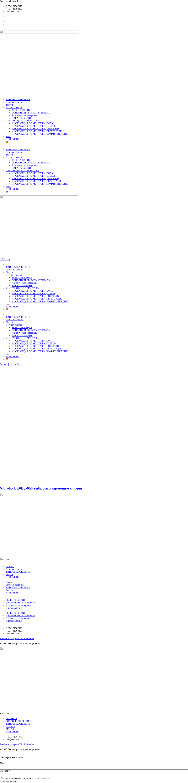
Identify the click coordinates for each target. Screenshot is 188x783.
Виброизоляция (14, 608)
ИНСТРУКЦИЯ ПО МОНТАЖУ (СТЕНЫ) (34, 126)
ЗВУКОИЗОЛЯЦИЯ (22, 110)
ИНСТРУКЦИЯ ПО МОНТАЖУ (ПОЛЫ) (33, 123)
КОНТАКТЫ (12, 139)
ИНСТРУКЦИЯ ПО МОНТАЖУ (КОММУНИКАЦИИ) (40, 134)
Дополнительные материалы (20, 602)
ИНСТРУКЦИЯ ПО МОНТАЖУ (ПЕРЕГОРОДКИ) (38, 131)
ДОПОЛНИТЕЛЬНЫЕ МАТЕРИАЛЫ (31, 112)
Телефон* (5, 770)
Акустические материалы (24, 115)
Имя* (2, 763)
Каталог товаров (14, 107)
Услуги (9, 105)
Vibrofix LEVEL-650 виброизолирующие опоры (41, 488)
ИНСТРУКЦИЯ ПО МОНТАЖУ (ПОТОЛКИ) (35, 128)
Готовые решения (15, 102)
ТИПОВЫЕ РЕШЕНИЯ (18, 99)
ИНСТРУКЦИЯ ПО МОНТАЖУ (22, 120)
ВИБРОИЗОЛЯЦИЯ (22, 118)
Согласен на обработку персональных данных (27, 778)
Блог (8, 136)
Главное (10, 566)
